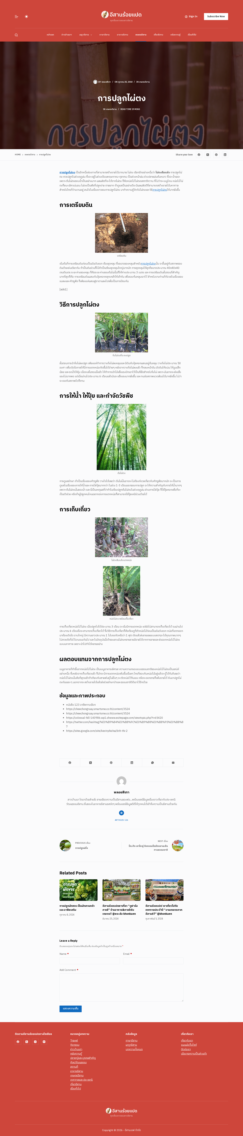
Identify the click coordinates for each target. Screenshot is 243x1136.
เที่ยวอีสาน (158, 34)
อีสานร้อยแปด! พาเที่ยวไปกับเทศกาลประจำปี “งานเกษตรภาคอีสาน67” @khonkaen (163, 910)
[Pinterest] (216, 155)
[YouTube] (44, 1042)
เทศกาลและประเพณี (81, 1080)
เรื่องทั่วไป (192, 34)
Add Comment (69, 970)
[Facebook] (199, 155)
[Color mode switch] (26, 16)
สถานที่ (74, 1067)
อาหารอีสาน (122, 34)
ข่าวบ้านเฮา (66, 34)
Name (64, 954)
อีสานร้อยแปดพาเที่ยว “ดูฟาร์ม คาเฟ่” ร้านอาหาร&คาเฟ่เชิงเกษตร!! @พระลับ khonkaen (120, 910)
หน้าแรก (50, 34)
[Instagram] (35, 1042)
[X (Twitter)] (208, 155)
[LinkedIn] (225, 155)
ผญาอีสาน (84, 34)
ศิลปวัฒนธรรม (78, 1062)
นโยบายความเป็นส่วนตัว (194, 1054)
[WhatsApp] (152, 762)
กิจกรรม (74, 1045)
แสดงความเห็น (70, 1009)
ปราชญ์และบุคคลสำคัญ (83, 1058)
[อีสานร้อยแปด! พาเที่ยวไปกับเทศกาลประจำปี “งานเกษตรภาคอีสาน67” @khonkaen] (164, 890)
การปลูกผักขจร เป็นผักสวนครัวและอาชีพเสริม (77, 908)
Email (127, 954)
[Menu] (16, 16)
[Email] (173, 762)
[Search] (16, 35)
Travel (74, 1041)
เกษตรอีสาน (140, 34)
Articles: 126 (121, 820)
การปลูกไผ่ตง (159, 190)
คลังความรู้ (175, 34)
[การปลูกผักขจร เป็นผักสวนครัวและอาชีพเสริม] (79, 890)
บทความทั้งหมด (134, 1049)
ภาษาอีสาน (104, 34)
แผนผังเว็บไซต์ (189, 1045)
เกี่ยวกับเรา (187, 1041)
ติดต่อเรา (186, 1049)
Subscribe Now (216, 16)
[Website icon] (121, 812)
